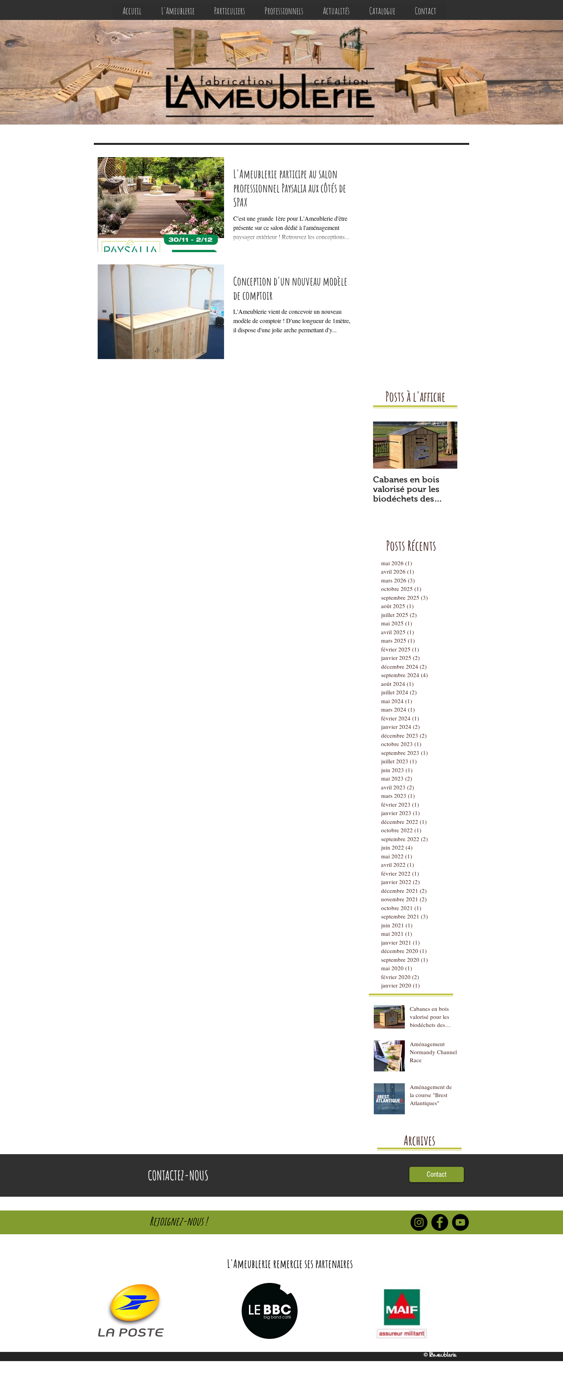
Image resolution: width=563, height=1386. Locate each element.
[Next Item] (445, 445)
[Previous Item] (385, 445)
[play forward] (459, 1311)
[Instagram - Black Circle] (419, 1222)
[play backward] (106, 1311)
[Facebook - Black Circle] (439, 1222)
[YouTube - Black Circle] (460, 1222)
